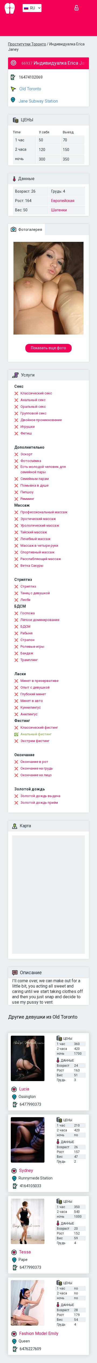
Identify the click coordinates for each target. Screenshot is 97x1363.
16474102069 (31, 77)
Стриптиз (28, 586)
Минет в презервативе (39, 681)
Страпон (27, 640)
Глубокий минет (33, 694)
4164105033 (30, 1185)
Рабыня (26, 633)
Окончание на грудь (36, 768)
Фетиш (26, 433)
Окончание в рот (34, 762)
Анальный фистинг (35, 734)
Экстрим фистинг (34, 741)
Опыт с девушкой (35, 687)
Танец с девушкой (35, 593)
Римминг (27, 499)
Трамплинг (29, 660)
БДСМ (25, 626)
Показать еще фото (48, 348)
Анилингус (28, 714)
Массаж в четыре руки (39, 545)
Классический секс (36, 393)
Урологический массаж (39, 525)
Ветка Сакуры (31, 566)
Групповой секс (33, 413)
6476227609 (30, 1348)
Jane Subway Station (38, 101)
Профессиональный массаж (43, 512)
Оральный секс (33, 407)
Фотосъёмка (30, 461)
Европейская (62, 201)
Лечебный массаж (35, 539)
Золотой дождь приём (39, 803)
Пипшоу (26, 492)
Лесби (25, 600)
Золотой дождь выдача (40, 796)
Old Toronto (29, 88)
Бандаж (26, 653)
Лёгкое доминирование (39, 620)
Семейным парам (34, 479)
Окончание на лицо (36, 775)
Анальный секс (33, 400)
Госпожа (27, 613)
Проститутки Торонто (27, 44)
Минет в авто (31, 701)
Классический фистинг (39, 727)
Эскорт (26, 454)
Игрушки (27, 427)
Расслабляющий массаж (40, 559)
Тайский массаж (33, 532)
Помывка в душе (34, 485)
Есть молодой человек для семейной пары (43, 469)
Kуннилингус (30, 707)
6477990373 (30, 1104)
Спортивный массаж (37, 552)
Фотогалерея (30, 229)
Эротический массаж (38, 519)
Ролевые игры (32, 646)
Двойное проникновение (41, 420)
